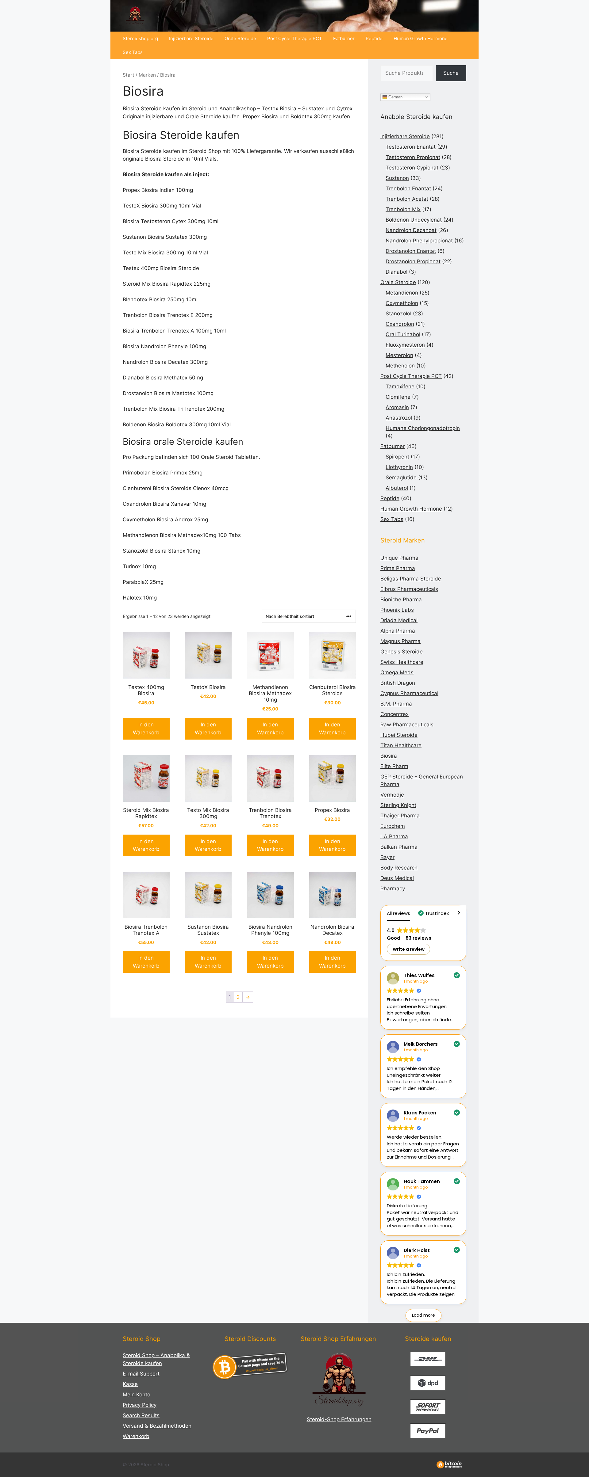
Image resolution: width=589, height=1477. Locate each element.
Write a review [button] (409, 949)
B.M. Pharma (396, 704)
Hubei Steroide (399, 735)
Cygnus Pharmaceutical (409, 693)
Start (128, 75)
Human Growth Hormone (421, 38)
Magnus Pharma (400, 641)
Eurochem (392, 826)
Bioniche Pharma (401, 599)
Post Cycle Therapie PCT (294, 38)
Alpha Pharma (397, 631)
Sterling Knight (398, 805)
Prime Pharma (397, 568)
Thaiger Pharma (400, 816)
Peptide (374, 38)
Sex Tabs (133, 52)
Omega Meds (397, 672)
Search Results (141, 1415)
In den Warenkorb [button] (146, 728)
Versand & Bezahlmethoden (157, 1426)
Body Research (399, 868)
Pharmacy (392, 888)
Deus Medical (397, 878)
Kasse (130, 1384)
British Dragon (397, 683)
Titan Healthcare (401, 745)
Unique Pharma (399, 558)
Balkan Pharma (399, 847)
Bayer (387, 857)
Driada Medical (399, 620)
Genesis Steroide (401, 652)
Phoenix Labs (397, 610)
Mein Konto (136, 1394)
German (394, 96)
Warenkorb (136, 1436)
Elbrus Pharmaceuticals (409, 589)
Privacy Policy (139, 1405)
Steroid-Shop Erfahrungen (339, 1419)
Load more (423, 1315)
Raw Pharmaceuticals (406, 724)
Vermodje (392, 795)
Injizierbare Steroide (191, 38)
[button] (434, 913)
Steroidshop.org (140, 38)
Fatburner (344, 38)
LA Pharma (394, 836)
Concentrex (394, 714)
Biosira (388, 756)
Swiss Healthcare (401, 662)
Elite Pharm (394, 766)
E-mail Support (141, 1374)
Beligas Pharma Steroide (410, 579)
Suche (451, 73)
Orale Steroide (240, 38)
